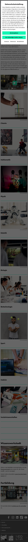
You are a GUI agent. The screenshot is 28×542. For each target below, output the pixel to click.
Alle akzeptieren (14, 33)
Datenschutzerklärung (16, 22)
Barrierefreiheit (20, 41)
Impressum (6, 41)
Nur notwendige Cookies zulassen (14, 37)
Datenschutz (13, 41)
